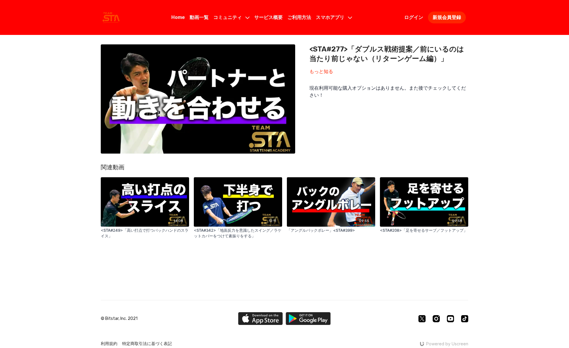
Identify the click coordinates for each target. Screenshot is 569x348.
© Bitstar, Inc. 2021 (119, 319)
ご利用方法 (299, 17)
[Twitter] (422, 318)
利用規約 (109, 343)
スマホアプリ (331, 17)
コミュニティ (228, 17)
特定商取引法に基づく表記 (147, 343)
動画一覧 (199, 17)
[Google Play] (308, 318)
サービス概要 (268, 17)
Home (178, 17)
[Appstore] (260, 318)
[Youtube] (450, 318)
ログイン (413, 17)
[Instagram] (436, 318)
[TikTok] (464, 318)
